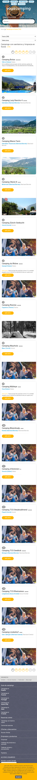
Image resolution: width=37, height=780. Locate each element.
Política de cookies (22, 773)
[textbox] (18, 21)
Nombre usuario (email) (8, 761)
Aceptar (18, 777)
